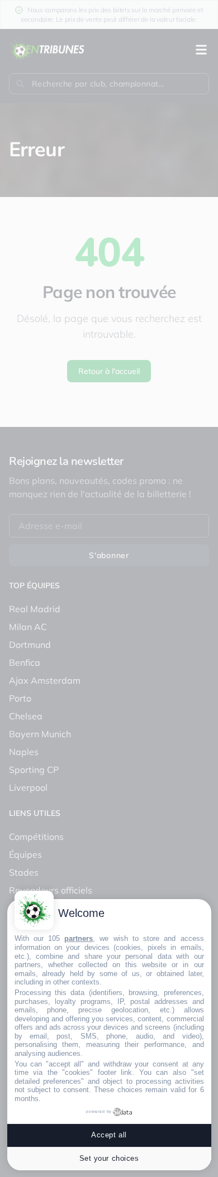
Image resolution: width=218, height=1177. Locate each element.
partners (78, 938)
